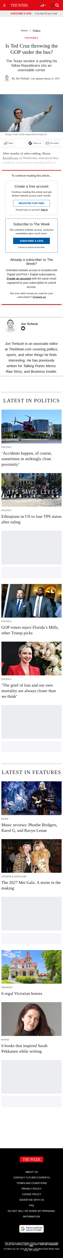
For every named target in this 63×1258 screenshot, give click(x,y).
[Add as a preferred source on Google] (31, 1229)
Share (10, 143)
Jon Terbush (22, 78)
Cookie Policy (31, 1194)
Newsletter (54, 143)
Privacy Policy (31, 1188)
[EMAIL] (24, 328)
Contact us (39, 297)
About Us (31, 1172)
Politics (36, 30)
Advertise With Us (31, 1199)
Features (31, 38)
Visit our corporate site (43, 1245)
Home (24, 30)
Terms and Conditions (31, 1183)
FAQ (31, 1205)
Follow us (37, 143)
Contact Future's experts (31, 1177)
